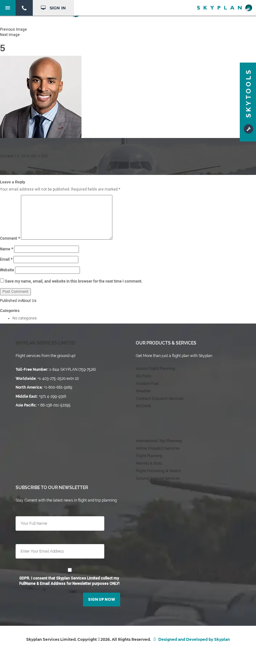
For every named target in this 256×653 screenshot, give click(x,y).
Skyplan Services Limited (45, 342)
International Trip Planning (159, 441)
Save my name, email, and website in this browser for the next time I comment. (73, 281)
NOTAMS (143, 406)
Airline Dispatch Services (158, 448)
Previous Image (13, 29)
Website (7, 270)
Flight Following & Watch (158, 471)
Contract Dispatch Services (160, 398)
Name (6, 249)
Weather (143, 391)
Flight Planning (149, 456)
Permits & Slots (149, 463)
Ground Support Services (158, 478)
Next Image (10, 35)
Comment (10, 238)
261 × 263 (39, 156)
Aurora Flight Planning (155, 368)
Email (6, 259)
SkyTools (143, 376)
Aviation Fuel (147, 383)
